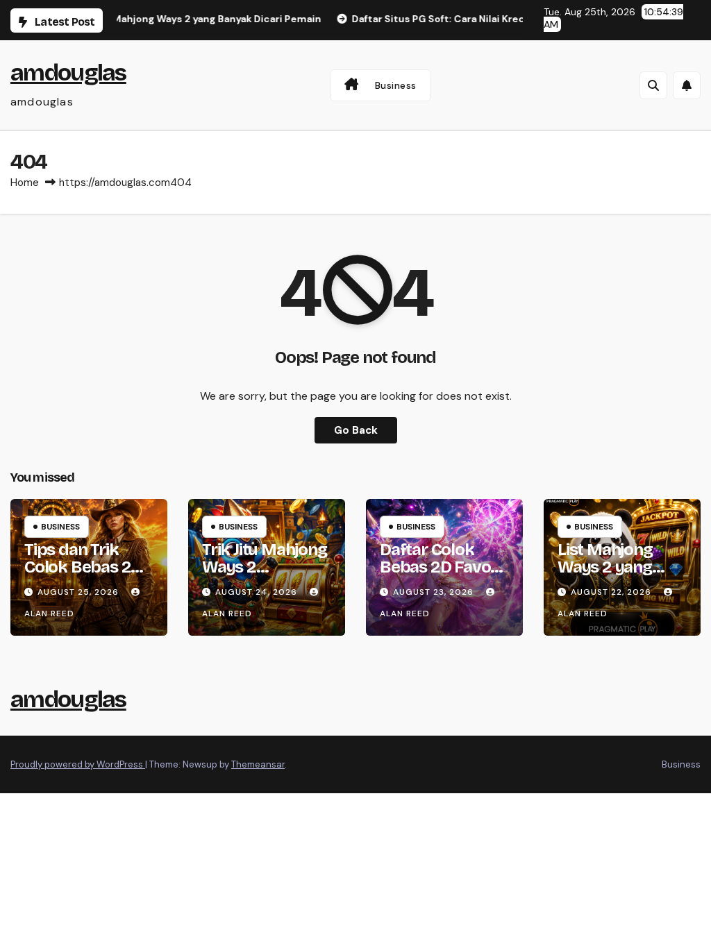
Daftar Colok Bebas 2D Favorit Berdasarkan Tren (443, 575)
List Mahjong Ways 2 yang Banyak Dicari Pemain (609, 575)
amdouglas (68, 72)
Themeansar (258, 764)
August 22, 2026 (612, 592)
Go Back (356, 430)
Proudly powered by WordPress (77, 764)
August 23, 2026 (434, 592)
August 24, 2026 (257, 592)
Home (24, 182)
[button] (653, 85)
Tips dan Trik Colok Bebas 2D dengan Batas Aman (83, 575)
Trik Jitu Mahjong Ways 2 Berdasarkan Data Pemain (264, 575)
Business (396, 85)
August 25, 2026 (79, 592)
